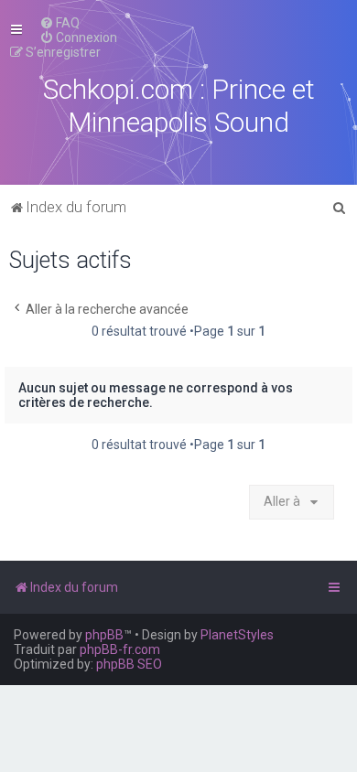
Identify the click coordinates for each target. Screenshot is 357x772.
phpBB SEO (129, 664)
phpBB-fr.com (120, 649)
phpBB (104, 634)
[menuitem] (59, 23)
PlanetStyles (237, 634)
